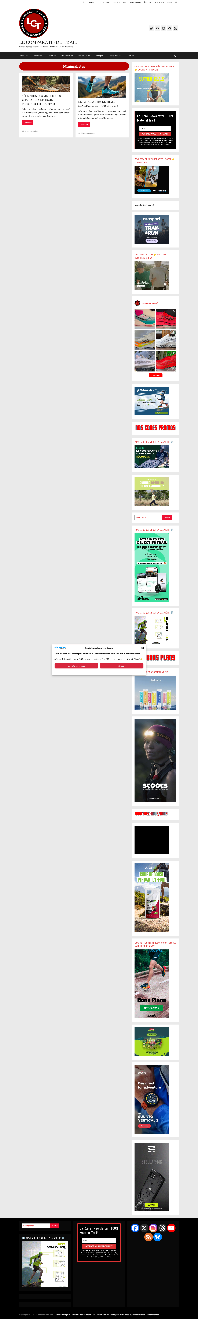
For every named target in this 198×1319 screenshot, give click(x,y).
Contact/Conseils (120, 2)
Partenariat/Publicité (106, 1314)
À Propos (147, 2)
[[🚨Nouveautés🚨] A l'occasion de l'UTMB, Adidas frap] (166, 319)
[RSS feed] (148, 1237)
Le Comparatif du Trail (48, 42)
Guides (128, 56)
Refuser (121, 666)
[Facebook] (135, 1228)
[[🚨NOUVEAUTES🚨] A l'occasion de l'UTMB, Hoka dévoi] (145, 340)
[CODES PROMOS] (89, 2)
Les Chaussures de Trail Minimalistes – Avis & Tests (98, 103)
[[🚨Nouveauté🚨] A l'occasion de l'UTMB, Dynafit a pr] (145, 319)
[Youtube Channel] (171, 1228)
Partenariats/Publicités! (163, 2)
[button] (142, 648)
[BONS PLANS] (105, 2)
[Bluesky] (157, 1237)
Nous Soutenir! (135, 2)
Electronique (82, 56)
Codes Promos (153, 1314)
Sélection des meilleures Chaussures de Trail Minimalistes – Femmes (41, 99)
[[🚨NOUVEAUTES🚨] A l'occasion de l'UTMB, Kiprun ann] (145, 361)
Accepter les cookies (76, 666)
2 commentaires (31, 131)
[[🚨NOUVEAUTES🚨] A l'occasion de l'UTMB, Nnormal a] (166, 340)
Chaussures (37, 56)
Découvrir (28, 122)
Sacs (51, 56)
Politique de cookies (86, 671)
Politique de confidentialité (107, 671)
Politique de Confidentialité (83, 1314)
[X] (144, 1228)
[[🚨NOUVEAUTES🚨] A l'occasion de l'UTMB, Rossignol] (166, 361)
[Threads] (162, 1228)
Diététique (99, 56)
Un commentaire (88, 133)
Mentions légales (62, 1314)
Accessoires (65, 56)
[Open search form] (175, 55)
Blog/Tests (114, 56)
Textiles (22, 56)
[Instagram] (153, 1228)
